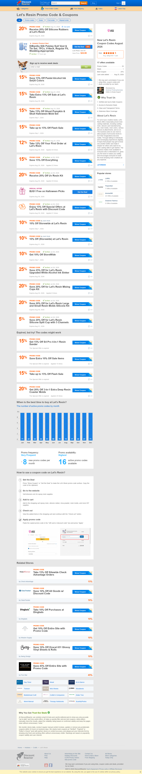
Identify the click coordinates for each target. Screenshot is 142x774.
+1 (91, 36)
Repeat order (64, 20)
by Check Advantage (26, 581)
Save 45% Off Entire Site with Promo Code (50, 667)
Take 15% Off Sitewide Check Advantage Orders (49, 573)
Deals (41, 20)
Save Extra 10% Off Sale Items (46, 358)
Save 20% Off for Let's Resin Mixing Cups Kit (49, 288)
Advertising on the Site (72, 754)
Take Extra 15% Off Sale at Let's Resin (47, 96)
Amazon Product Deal (40, 43)
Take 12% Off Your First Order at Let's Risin (47, 144)
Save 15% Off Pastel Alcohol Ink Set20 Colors (47, 79)
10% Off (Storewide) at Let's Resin (48, 239)
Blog (93, 3)
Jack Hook (46, 221)
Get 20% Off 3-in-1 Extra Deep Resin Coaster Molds (50, 390)
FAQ (45, 756)
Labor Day (121, 9)
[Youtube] (46, 765)
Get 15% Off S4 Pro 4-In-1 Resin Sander (47, 343)
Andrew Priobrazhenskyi (114, 90)
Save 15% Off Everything (43, 160)
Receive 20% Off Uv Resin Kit (46, 175)
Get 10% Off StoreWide (42, 254)
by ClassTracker (24, 600)
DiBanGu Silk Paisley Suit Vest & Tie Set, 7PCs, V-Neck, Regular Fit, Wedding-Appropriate (49, 48)
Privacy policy (103, 769)
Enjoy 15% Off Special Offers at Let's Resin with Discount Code (47, 208)
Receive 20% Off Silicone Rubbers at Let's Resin (48, 30)
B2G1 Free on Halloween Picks (47, 191)
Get (86, 67)
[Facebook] (51, 765)
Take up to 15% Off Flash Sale (46, 127)
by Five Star (23, 675)
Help (46, 758)
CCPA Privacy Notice (72, 758)
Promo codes (29, 20)
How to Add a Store (91, 756)
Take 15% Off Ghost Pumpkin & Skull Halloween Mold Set (47, 112)
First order (51, 20)
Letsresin (101, 165)
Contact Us (89, 754)
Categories (25, 9)
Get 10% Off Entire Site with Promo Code (49, 629)
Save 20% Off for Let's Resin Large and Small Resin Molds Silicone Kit (49, 304)
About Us (47, 754)
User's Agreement (92, 769)
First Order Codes (51, 9)
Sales (100, 9)
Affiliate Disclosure (116, 769)
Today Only (109, 758)
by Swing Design (25, 656)
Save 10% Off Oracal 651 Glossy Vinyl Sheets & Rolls (51, 648)
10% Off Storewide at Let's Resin (48, 223)
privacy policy (115, 772)
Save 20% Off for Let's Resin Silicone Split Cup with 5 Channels (49, 321)
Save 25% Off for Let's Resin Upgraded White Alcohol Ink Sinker (49, 271)
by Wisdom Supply (25, 638)
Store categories (111, 756)
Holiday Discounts (71, 756)
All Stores (108, 754)
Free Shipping (79, 9)
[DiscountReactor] (24, 3)
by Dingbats (23, 619)
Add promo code (70, 760)
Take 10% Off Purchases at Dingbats (48, 611)
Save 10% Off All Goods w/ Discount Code (48, 592)
